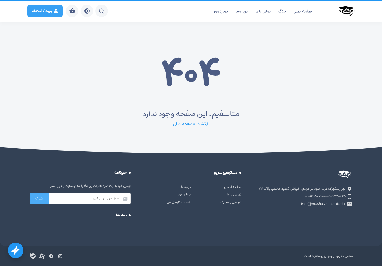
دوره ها (186, 187)
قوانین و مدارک (230, 202)
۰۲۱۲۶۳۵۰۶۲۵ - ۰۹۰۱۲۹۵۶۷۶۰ (325, 196)
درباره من (221, 11)
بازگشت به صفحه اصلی (191, 124)
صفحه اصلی (303, 11)
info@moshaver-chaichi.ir (323, 204)
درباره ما (242, 11)
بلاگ (282, 11)
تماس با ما (263, 11)
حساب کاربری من (179, 202)
